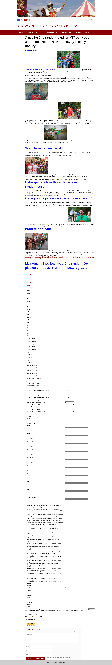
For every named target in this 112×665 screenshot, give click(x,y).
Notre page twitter (22, 20)
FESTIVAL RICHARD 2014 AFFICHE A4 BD (47, 120)
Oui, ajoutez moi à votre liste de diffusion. (59, 657)
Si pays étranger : (31, 338)
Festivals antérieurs (49, 33)
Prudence (52, 223)
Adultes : (29, 425)
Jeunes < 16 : (30, 452)
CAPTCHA (29, 597)
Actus (78, 33)
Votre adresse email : (32, 365)
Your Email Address (30, 619)
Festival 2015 (32, 33)
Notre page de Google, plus (25, 20)
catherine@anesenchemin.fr (34, 144)
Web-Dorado (62, 662)
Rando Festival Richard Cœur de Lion (47, 26)
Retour (86, 33)
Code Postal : (30, 312)
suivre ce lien (33, 50)
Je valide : (29, 585)
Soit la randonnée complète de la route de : (38, 390)
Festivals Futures (66, 33)
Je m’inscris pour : (31, 414)
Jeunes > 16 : (30, 438)
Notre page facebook (18, 20)
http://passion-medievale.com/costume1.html (76, 176)
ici (29, 78)
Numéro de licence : (32, 492)
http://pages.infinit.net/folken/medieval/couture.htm (50, 176)
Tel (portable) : (30, 352)
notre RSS (28, 20)
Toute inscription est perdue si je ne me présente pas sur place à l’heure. (43, 525)
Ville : (28, 325)
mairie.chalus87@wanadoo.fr (53, 195)
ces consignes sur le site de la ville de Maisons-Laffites (42, 205)
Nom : (29, 272)
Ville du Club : (30, 478)
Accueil (22, 33)
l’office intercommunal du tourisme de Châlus (37, 192)
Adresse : (29, 298)
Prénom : (29, 285)
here (70, 81)
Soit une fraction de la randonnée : (36, 402)
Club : (28, 465)
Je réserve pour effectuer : (34, 378)
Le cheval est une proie (62, 223)
